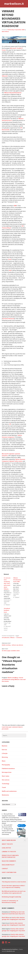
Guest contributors (9, 872)
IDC (23, 226)
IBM (15, 205)
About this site (7, 844)
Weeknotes (5, 795)
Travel (4, 787)
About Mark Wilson (9, 840)
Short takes (5, 776)
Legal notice (6, 848)
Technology (5, 783)
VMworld (4, 76)
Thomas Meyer (6, 228)
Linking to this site (9, 851)
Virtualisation (5, 637)
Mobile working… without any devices (12, 644)
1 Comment (19, 637)
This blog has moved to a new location (14, 882)
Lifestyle (4, 753)
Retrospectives (6, 772)
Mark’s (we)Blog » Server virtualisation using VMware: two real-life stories (14, 679)
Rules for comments (9, 861)
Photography (6, 765)
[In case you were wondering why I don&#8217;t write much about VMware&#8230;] (8, 591)
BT (21, 128)
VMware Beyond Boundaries (12, 93)
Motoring (5, 757)
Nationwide (5, 130)
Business (4, 746)
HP (10, 424)
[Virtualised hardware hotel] (8, 619)
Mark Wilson (5, 31)
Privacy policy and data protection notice (10, 856)
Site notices (5, 780)
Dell (10, 270)
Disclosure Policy (8, 865)
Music (4, 761)
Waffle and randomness (9, 791)
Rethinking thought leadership (11, 897)
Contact (5, 868)
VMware (12, 637)
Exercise (4, 749)
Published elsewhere (8, 768)
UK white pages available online (11, 649)
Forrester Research (8, 318)
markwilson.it (14, 4)
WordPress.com (11, 951)
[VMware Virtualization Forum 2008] (18, 587)
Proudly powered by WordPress (10, 949)
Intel (9, 259)
